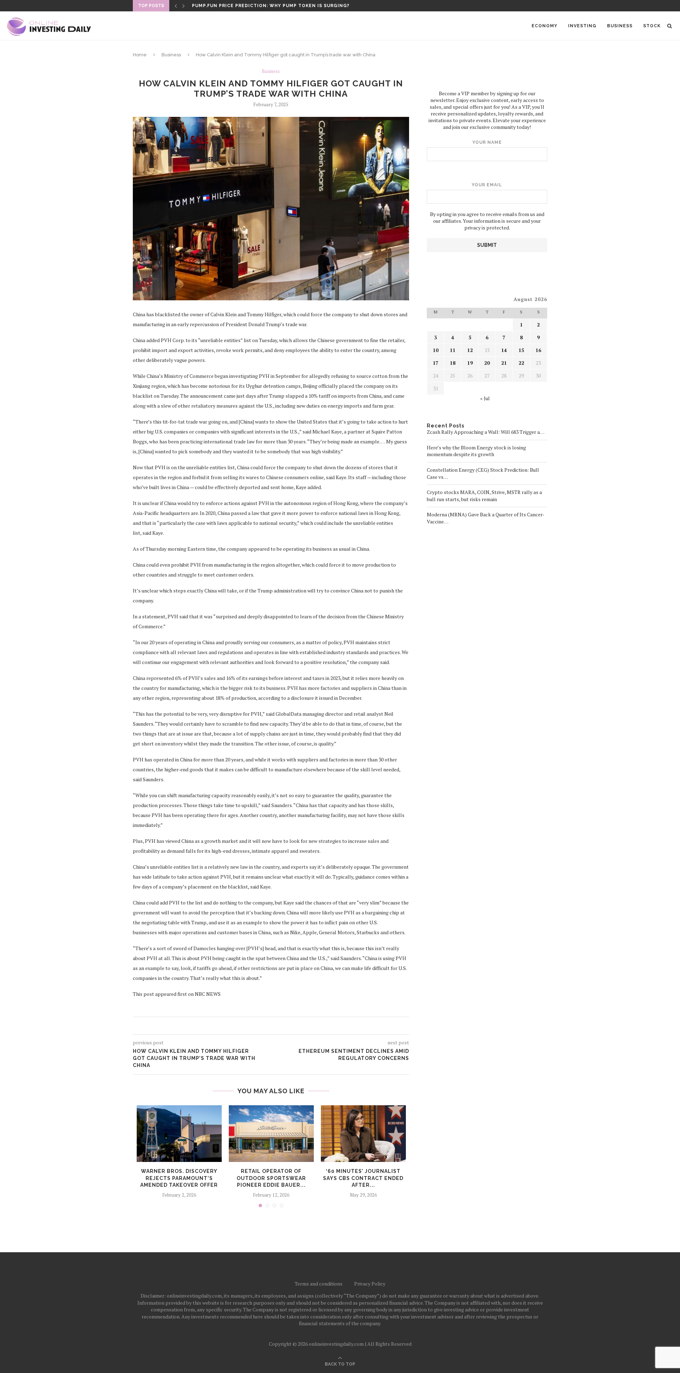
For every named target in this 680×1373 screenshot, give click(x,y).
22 (521, 362)
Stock (652, 25)
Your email (487, 184)
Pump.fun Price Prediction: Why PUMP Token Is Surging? (271, 5)
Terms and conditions (318, 1283)
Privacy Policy (369, 1283)
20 (487, 362)
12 (470, 350)
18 (452, 362)
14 (504, 350)
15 (521, 350)
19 (470, 362)
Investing (582, 25)
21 (504, 362)
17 (435, 362)
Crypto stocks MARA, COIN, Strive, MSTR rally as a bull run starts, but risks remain (484, 496)
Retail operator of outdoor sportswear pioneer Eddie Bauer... (271, 1178)
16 (538, 350)
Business (620, 25)
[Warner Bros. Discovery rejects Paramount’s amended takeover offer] (179, 1133)
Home (140, 54)
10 (435, 350)
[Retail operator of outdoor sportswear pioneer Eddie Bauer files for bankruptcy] (271, 1133)
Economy (544, 25)
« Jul (485, 398)
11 (452, 350)
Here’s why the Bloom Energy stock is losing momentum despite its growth (476, 451)
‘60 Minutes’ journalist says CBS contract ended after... (363, 1178)
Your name (487, 142)
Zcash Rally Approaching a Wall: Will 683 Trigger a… (485, 432)
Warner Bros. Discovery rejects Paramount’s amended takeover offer (179, 1178)
